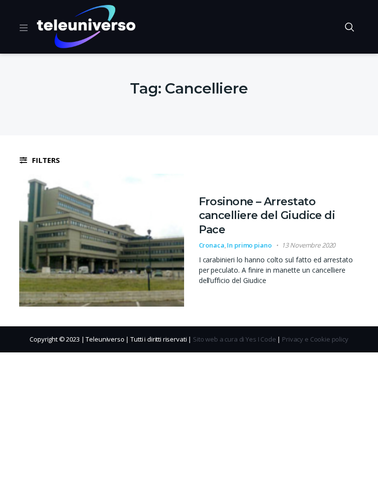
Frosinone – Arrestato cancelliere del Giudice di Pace (267, 215)
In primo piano (249, 245)
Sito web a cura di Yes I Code (234, 339)
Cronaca (211, 245)
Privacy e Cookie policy (315, 339)
